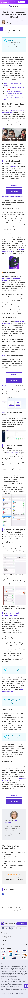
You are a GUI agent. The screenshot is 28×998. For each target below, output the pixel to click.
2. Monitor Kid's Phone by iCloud (13, 92)
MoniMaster (14, 166)
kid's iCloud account (12, 453)
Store (22, 923)
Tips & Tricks (11, 908)
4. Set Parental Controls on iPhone (14, 98)
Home (5, 908)
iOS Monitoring (19, 908)
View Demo (14, 191)
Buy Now (14, 185)
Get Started (21, 2)
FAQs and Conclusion (9, 100)
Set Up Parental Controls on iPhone (10, 614)
